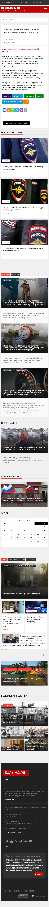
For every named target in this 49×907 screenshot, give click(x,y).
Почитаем (8, 705)
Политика (22, 559)
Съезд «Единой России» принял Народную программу (36, 619)
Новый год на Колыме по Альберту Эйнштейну (34, 735)
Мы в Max (7, 96)
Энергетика (30, 325)
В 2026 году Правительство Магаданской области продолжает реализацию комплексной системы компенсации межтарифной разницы (22, 360)
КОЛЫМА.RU (11, 8)
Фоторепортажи (11, 476)
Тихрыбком (36, 430)
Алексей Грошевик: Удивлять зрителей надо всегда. (12, 748)
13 (24, 534)
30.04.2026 (7, 430)
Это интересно (30, 559)
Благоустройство (10, 670)
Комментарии (15, 274)
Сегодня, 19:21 (31, 611)
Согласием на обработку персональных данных (22, 868)
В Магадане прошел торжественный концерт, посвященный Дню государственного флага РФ (23, 499)
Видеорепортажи (25, 670)
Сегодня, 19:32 (8, 565)
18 (11, 538)
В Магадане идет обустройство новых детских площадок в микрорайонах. (22, 680)
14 (31, 534)
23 (44, 538)
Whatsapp (30, 96)
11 (11, 534)
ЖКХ (23, 325)
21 (31, 538)
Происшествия (21, 370)
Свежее (4, 559)
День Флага (6, 649)
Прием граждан (10, 39)
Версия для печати (9, 49)
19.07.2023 (6, 161)
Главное (16, 325)
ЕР (27, 625)
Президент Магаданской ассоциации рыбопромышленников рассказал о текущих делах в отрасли (23, 460)
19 (18, 538)
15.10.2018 (6, 201)
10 (4, 534)
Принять (39, 874)
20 (24, 538)
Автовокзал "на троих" (13, 718)
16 (44, 534)
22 (38, 538)
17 (4, 538)
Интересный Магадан (13, 101)
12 (18, 534)
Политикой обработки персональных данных (24, 865)
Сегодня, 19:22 (8, 611)
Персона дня (9, 423)
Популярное (6, 274)
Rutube (39, 96)
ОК (27, 101)
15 (38, 534)
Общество (24, 39)
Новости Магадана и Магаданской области (15, 10)
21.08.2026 (7, 280)
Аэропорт (29, 280)
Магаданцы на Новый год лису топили (12, 735)
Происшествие (12, 559)
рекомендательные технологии (19, 870)
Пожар (33, 565)
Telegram (18, 96)
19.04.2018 (6, 242)
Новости (16, 430)
